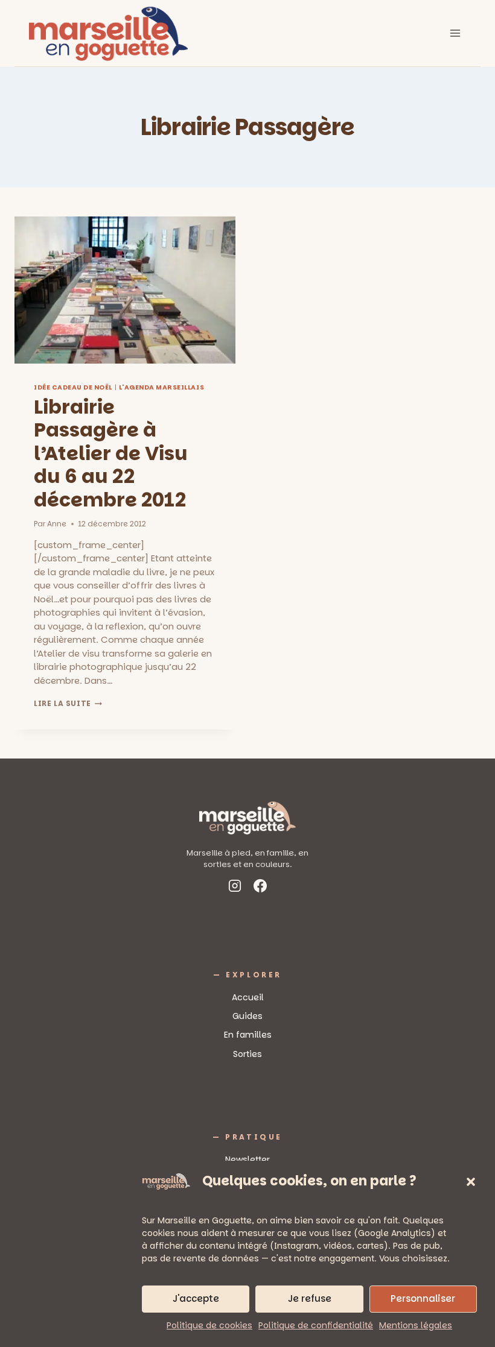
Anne (56, 524)
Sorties (247, 1054)
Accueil (248, 997)
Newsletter (247, 1159)
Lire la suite (68, 703)
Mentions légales (415, 1325)
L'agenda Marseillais (162, 387)
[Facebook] (260, 888)
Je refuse (309, 1298)
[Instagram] (234, 888)
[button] (471, 1182)
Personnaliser (423, 1298)
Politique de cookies (209, 1325)
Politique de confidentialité (315, 1325)
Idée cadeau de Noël (73, 387)
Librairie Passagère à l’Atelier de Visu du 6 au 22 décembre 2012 (111, 453)
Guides (247, 1016)
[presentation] (124, 290)
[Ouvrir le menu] (455, 33)
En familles (248, 1035)
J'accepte (196, 1298)
